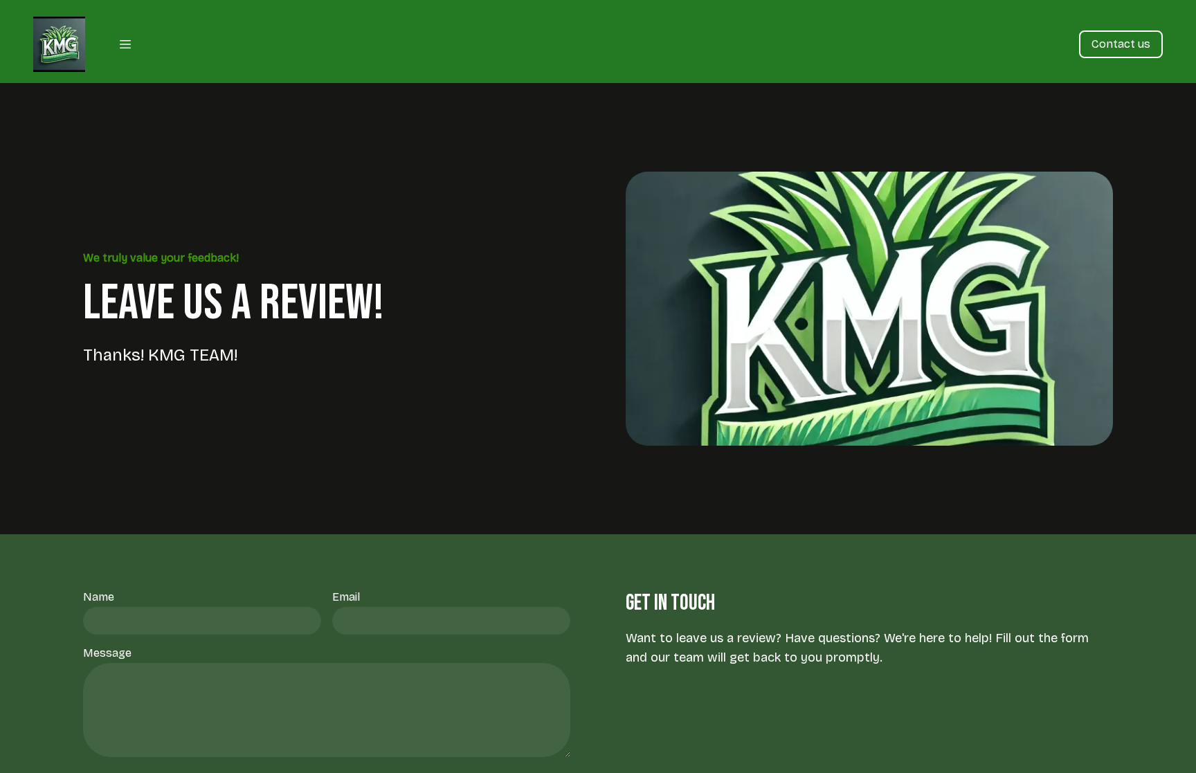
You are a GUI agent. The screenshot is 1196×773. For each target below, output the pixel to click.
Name (98, 596)
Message (107, 653)
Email (346, 596)
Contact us (1120, 44)
